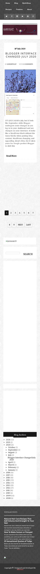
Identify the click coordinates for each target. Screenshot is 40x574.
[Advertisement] (20, 186)
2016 (8, 477)
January (11, 470)
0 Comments (28, 64)
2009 (8, 495)
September (13, 450)
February (12, 467)
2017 (8, 475)
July (10, 455)
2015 (8, 480)
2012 (8, 488)
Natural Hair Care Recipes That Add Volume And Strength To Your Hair (19, 521)
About (29, 9)
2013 (8, 485)
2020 (8, 445)
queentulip (11, 64)
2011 (8, 490)
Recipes (9, 9)
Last (28, 225)
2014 (8, 483)
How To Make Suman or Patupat (18, 532)
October (12, 447)
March (11, 465)
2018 (8, 472)
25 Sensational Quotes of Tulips (18, 541)
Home (8, 3)
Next (20, 225)
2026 (8, 440)
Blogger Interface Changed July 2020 (22, 459)
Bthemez (20, 569)
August (11, 452)
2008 (8, 498)
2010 (8, 493)
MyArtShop (26, 3)
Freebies (19, 9)
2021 (8, 442)
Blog (16, 3)
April (10, 462)
